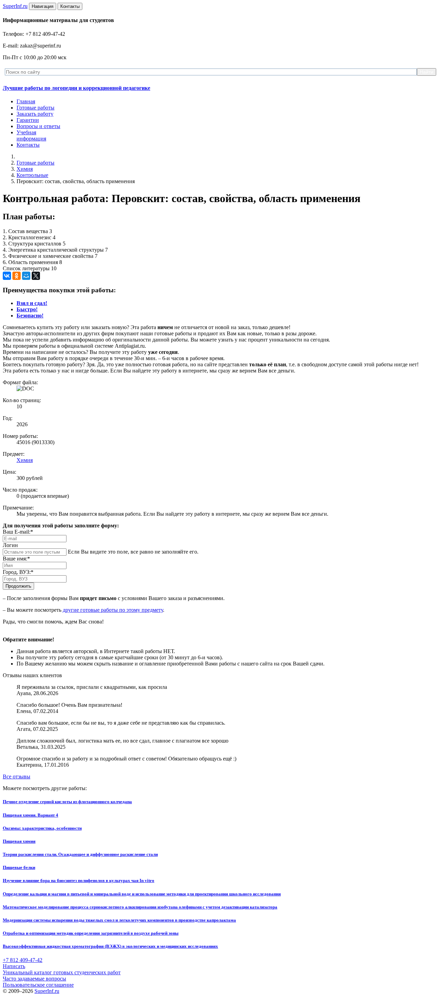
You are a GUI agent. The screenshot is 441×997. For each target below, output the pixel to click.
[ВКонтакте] (7, 276)
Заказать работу (35, 114)
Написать (14, 966)
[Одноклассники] (16, 276)
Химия (25, 169)
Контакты (28, 145)
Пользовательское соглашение (38, 985)
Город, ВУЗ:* (18, 572)
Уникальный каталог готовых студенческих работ (62, 972)
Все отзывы (16, 776)
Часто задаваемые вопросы (34, 979)
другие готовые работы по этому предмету (113, 610)
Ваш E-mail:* (18, 532)
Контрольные (32, 175)
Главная (26, 101)
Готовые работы (35, 108)
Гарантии (28, 120)
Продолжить (18, 586)
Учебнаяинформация (31, 135)
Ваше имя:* (16, 559)
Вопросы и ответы (38, 126)
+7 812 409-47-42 (22, 960)
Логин (10, 545)
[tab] (32, 303)
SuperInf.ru (46, 991)
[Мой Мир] (26, 276)
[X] (36, 276)
